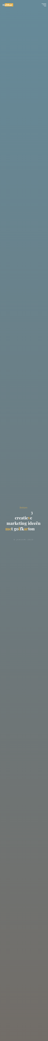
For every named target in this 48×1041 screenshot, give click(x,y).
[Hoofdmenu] (44, 5)
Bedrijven (23, 507)
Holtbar (7, 4)
